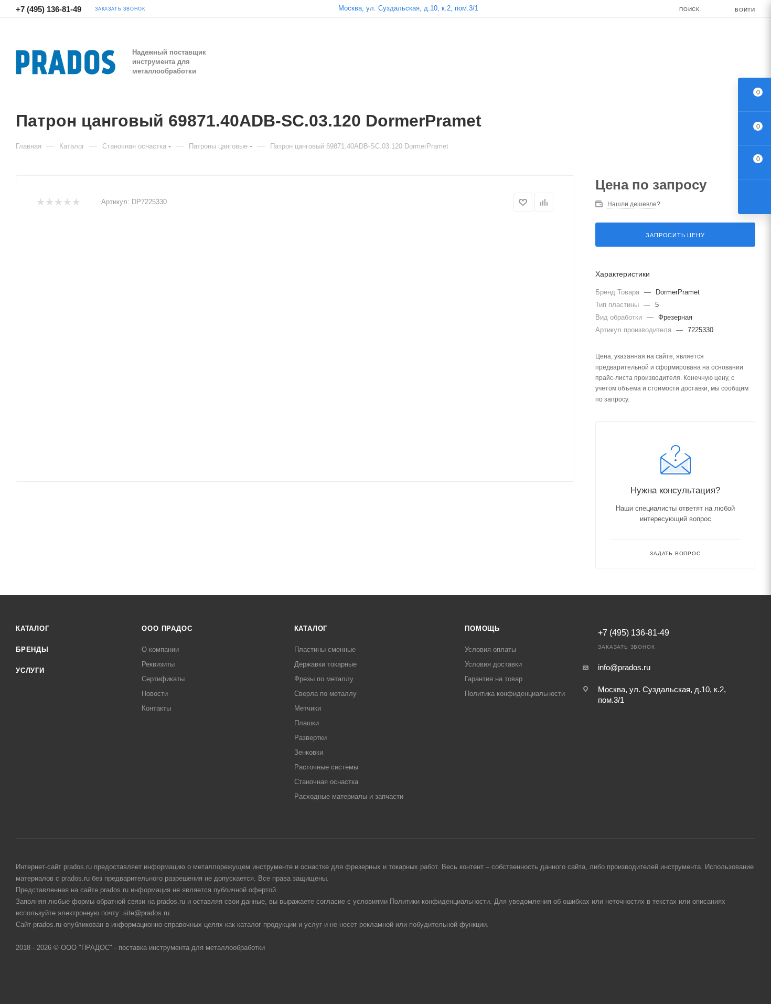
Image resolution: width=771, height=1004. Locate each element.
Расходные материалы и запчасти (348, 796)
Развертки (310, 738)
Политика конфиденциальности (515, 693)
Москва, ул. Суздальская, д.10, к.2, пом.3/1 (408, 8)
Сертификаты (163, 679)
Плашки (306, 723)
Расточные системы (326, 767)
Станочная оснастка (326, 782)
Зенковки (308, 752)
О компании (160, 649)
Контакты (156, 708)
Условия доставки (493, 664)
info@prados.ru (624, 667)
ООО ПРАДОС (167, 628)
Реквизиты (158, 664)
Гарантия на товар (493, 679)
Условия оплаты (490, 649)
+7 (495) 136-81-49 (48, 9)
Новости (155, 693)
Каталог (32, 628)
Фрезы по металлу (324, 679)
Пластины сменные (325, 649)
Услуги (30, 670)
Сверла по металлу (325, 693)
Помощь (482, 628)
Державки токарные (325, 664)
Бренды (32, 649)
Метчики (307, 708)
